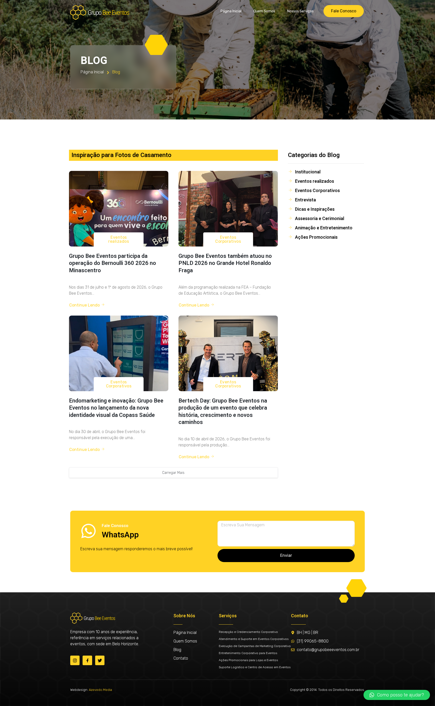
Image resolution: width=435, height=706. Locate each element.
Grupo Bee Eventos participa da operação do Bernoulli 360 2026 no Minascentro (112, 263)
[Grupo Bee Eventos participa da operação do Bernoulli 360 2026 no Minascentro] (118, 209)
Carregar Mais (173, 473)
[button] (397, 695)
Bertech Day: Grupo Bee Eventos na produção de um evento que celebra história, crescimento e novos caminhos (222, 411)
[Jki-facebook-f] (87, 660)
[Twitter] (99, 660)
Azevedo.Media (100, 690)
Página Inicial (231, 11)
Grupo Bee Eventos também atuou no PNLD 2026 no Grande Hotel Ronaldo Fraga (225, 263)
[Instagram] (75, 660)
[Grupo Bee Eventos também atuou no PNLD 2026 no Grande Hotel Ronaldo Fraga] (228, 209)
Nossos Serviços (300, 11)
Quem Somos (264, 11)
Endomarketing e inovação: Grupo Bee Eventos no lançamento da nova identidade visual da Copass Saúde (116, 408)
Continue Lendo (84, 305)
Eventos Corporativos (228, 239)
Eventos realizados (118, 239)
